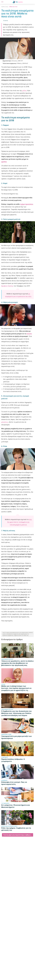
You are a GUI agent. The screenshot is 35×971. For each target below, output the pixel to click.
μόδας (24, 90)
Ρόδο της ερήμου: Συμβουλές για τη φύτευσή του (16, 829)
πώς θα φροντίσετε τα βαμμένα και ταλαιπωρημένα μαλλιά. (19, 522)
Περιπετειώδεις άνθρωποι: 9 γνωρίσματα (13, 760)
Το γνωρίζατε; (5, 803)
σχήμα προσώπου (26, 204)
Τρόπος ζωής (4, 6)
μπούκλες (4, 422)
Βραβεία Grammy (7, 286)
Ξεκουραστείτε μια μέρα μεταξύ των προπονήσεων (16, 737)
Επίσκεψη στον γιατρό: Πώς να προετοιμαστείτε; (14, 783)
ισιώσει (29, 334)
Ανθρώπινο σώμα (6, 734)
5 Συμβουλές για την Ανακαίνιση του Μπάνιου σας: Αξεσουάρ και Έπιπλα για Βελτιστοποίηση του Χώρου (16, 713)
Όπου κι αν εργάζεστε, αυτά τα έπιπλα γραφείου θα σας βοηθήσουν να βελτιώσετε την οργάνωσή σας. (17, 663)
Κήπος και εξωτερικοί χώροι (9, 826)
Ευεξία (3, 684)
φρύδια (4, 162)
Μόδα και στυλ (13, 6)
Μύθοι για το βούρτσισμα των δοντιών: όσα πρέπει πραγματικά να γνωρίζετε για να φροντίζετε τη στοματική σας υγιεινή (16, 688)
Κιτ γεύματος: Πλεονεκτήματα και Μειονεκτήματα (15, 806)
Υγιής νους (4, 757)
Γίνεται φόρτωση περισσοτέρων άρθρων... (17, 835)
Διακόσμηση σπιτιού (7, 659)
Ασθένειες (4, 780)
